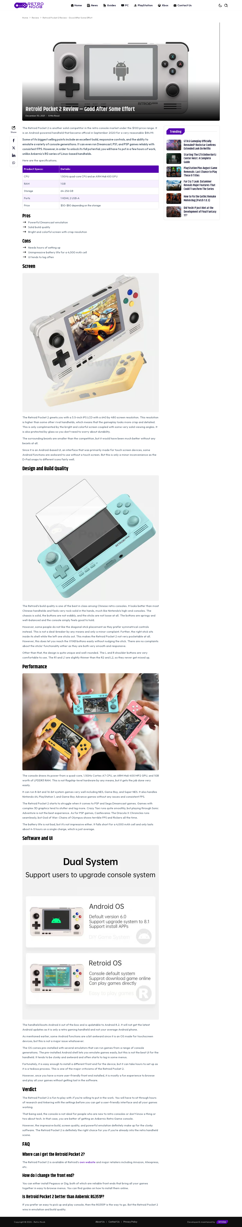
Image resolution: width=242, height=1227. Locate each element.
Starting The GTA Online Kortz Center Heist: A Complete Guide (200, 159)
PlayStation (145, 5)
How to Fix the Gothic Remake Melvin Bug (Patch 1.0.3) (200, 198)
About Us (100, 1221)
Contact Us (184, 5)
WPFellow (222, 1222)
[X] (14, 148)
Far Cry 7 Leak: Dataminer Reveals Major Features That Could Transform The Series (199, 185)
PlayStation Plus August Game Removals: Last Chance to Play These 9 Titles (200, 172)
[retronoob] (29, 5)
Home (78, 5)
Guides (111, 5)
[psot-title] (173, 145)
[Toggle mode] (220, 5)
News (94, 5)
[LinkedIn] (14, 155)
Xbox (165, 5)
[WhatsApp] (14, 163)
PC (127, 5)
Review (35, 17)
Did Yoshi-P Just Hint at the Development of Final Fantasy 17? (200, 212)
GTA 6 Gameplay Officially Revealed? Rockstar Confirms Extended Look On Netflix (200, 145)
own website (87, 1162)
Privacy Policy (130, 1221)
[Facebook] (14, 141)
